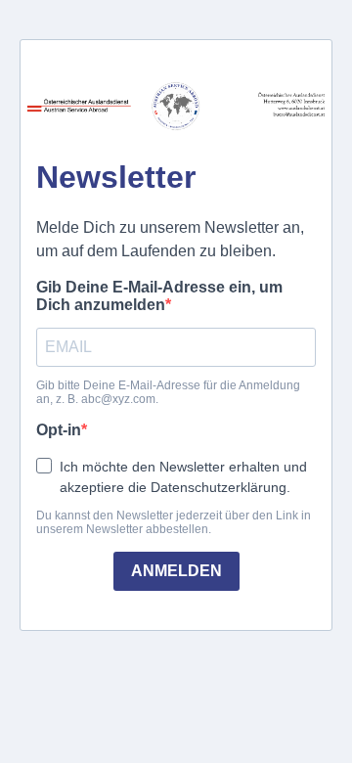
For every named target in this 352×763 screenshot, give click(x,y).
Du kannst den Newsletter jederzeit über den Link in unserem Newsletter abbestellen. (173, 522)
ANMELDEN (176, 570)
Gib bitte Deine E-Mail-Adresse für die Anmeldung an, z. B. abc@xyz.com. (168, 392)
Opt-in (58, 430)
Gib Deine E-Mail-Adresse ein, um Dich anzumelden (159, 296)
